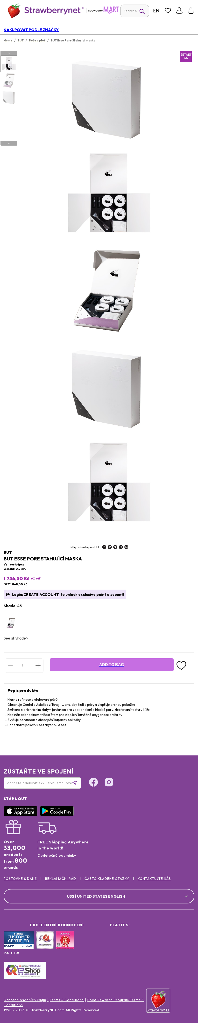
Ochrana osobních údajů (25, 1000)
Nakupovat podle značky (31, 29)
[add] (38, 665)
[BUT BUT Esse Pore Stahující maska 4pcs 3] (9, 97)
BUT (8, 552)
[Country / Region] (156, 10)
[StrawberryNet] (44, 10)
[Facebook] (93, 783)
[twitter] (115, 548)
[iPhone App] (22, 815)
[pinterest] (110, 548)
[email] (121, 548)
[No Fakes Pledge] (65, 945)
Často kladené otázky (107, 878)
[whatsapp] (126, 548)
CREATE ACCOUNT (41, 594)
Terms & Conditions (67, 1000)
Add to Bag (111, 665)
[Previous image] (8, 53)
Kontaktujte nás (154, 878)
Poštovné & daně (20, 878)
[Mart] (103, 12)
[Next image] (8, 143)
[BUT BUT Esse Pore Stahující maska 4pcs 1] (9, 64)
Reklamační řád (60, 878)
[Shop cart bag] (191, 10)
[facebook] (104, 548)
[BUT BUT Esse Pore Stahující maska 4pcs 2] (9, 80)
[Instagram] (109, 783)
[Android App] (58, 815)
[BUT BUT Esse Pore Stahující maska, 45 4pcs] (11, 623)
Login (17, 594)
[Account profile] (179, 10)
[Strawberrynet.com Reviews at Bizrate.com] (19, 948)
